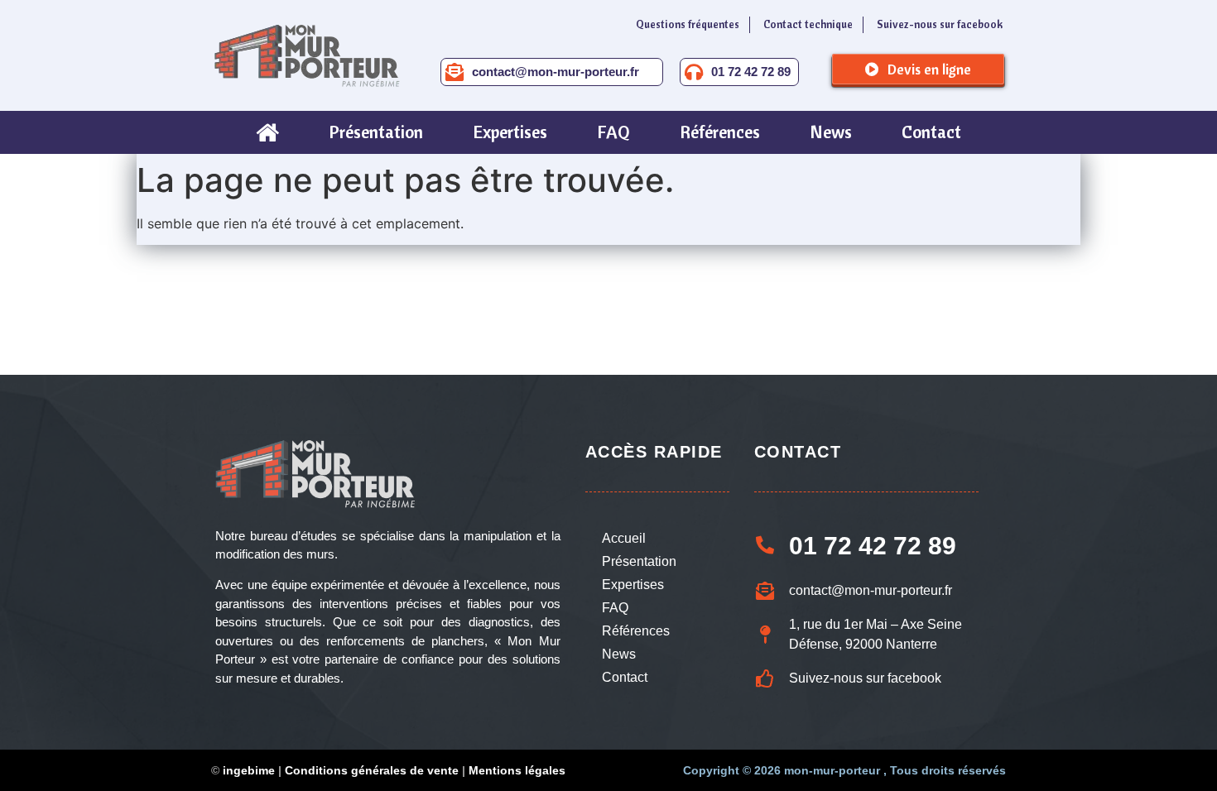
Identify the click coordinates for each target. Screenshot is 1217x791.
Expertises (633, 585)
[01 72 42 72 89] (694, 72)
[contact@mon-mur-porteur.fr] (454, 72)
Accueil (624, 538)
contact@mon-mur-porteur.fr (555, 72)
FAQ (615, 608)
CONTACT (798, 452)
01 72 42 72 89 (751, 72)
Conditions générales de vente (372, 770)
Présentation (639, 561)
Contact (624, 677)
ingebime (249, 770)
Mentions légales (517, 770)
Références (636, 631)
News (619, 654)
